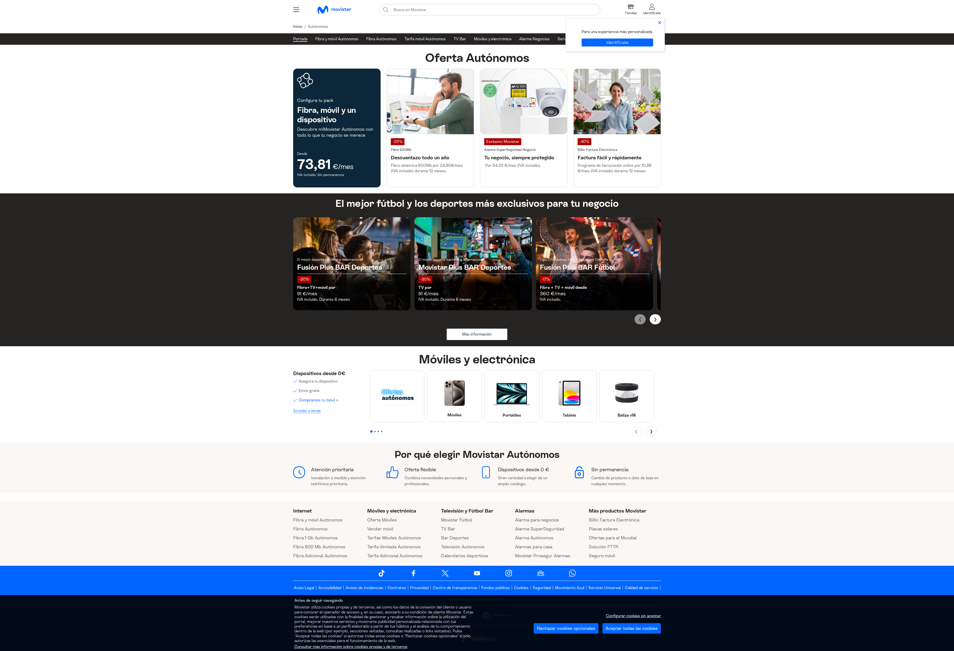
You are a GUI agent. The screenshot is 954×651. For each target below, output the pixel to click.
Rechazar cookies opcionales (566, 628)
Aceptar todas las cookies (631, 628)
